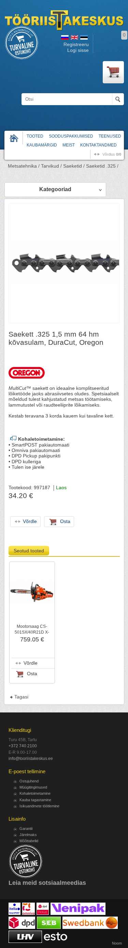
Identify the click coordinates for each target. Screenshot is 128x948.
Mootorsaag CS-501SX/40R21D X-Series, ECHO (32, 631)
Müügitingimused (33, 787)
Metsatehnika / (24, 166)
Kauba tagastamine (35, 800)
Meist (68, 145)
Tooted (35, 136)
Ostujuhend (29, 781)
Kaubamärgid (42, 145)
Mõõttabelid (28, 841)
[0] (113, 72)
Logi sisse (78, 50)
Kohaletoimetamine (35, 793)
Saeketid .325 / (102, 166)
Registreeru (76, 44)
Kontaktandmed (98, 145)
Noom (117, 943)
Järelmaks (28, 835)
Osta (32, 673)
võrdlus (111, 154)
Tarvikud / (51, 166)
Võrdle (31, 663)
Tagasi (21, 696)
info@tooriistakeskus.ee (31, 758)
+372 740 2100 (23, 746)
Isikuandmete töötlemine (39, 806)
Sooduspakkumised (71, 136)
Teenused (110, 136)
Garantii (25, 828)
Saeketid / (74, 166)
